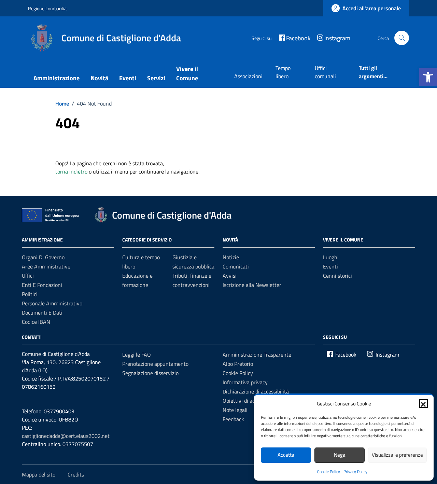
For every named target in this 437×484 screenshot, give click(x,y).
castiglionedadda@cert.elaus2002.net (66, 436)
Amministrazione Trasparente (257, 354)
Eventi (127, 78)
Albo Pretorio (238, 364)
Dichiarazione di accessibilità (256, 391)
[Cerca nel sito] (401, 38)
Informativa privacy (245, 382)
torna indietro (71, 171)
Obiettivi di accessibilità (250, 401)
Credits (76, 474)
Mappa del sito (38, 474)
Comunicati (236, 266)
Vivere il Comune (187, 73)
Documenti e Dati (42, 312)
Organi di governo (43, 257)
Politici (30, 294)
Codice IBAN (36, 322)
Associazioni (248, 76)
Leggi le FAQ (136, 354)
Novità (99, 78)
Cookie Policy (328, 471)
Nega (340, 455)
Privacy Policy (355, 471)
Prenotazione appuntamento (155, 364)
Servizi (156, 78)
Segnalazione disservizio (150, 373)
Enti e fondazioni (42, 285)
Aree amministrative (46, 266)
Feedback (233, 419)
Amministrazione (56, 78)
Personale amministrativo (52, 303)
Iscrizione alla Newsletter (252, 285)
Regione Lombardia (47, 8)
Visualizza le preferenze (397, 455)
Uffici (28, 276)
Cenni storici (337, 276)
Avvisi (230, 276)
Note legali (235, 410)
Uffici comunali (325, 72)
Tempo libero (283, 72)
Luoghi (331, 257)
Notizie (231, 257)
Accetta (286, 455)
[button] (428, 77)
